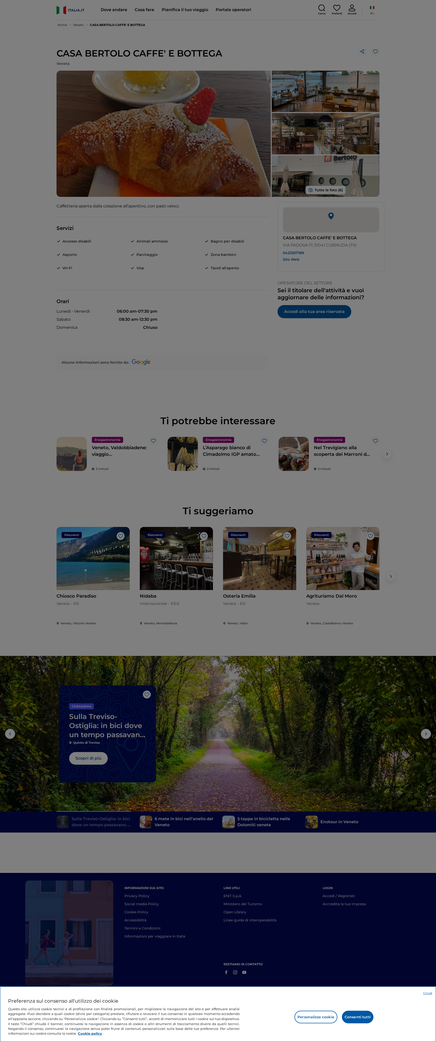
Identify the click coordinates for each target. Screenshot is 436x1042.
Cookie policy (90, 1033)
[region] (218, 1014)
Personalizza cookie (315, 1017)
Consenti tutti (358, 1017)
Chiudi (427, 993)
